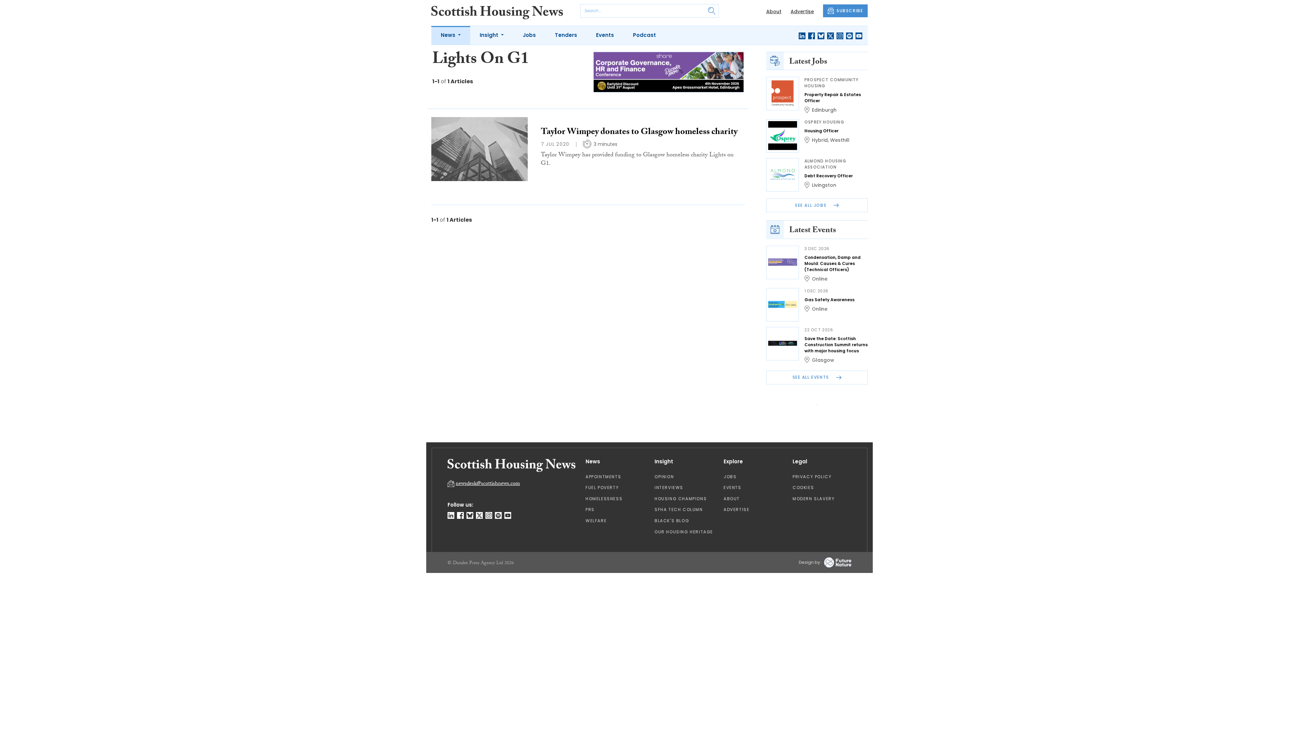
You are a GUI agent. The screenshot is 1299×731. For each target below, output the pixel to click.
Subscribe (706, 132)
